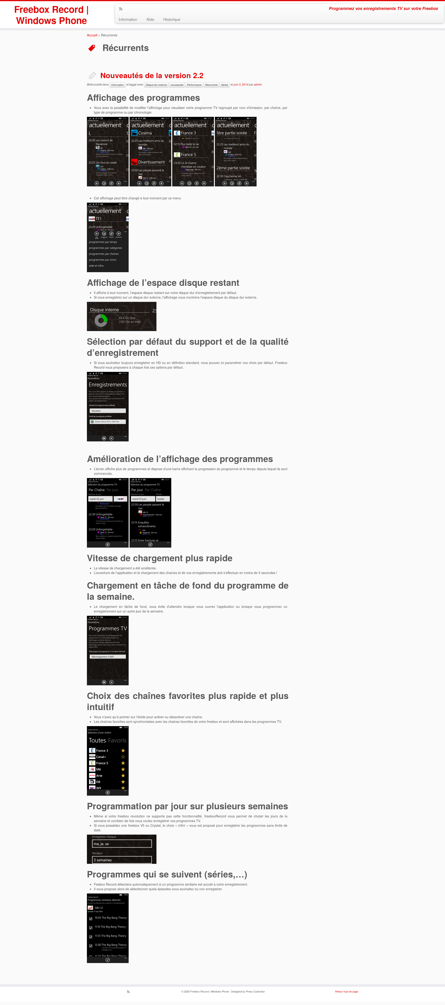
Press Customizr (255, 991)
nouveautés (177, 84)
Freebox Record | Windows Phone (51, 14)
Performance (194, 84)
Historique (171, 19)
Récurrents (211, 84)
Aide (150, 19)
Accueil (92, 35)
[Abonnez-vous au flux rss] (122, 9)
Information (128, 19)
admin (258, 84)
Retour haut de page (346, 991)
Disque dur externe (156, 84)
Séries (224, 84)
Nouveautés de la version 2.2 (151, 75)
